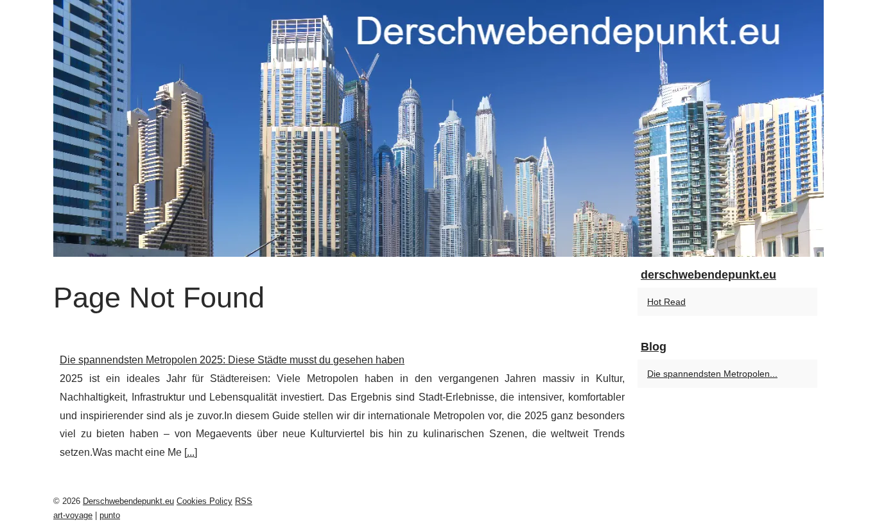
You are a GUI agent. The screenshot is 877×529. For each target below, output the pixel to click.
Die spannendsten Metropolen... (712, 374)
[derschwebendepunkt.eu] (438, 128)
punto (110, 515)
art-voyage (72, 515)
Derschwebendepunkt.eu (128, 501)
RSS (243, 501)
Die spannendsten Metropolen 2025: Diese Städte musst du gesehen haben (232, 359)
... (191, 452)
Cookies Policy (204, 501)
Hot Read (666, 302)
